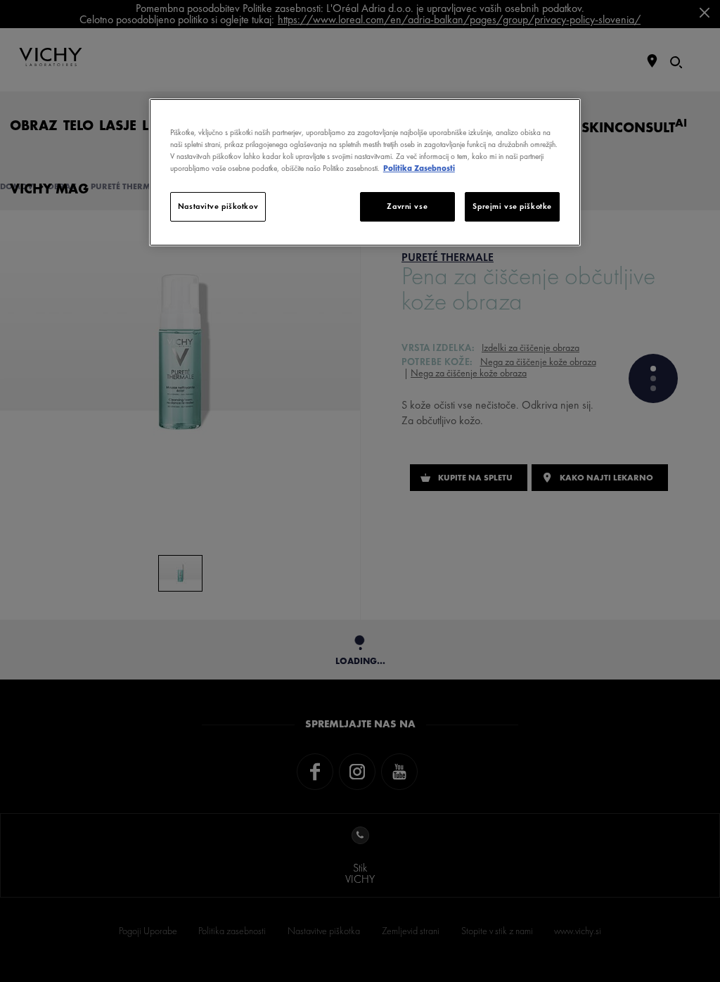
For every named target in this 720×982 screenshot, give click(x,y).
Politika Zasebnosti (419, 168)
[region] (365, 172)
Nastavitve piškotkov (218, 206)
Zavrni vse (407, 206)
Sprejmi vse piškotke (511, 206)
